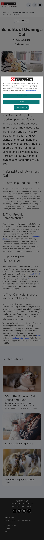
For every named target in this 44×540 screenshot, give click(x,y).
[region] (22, 94)
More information (31, 90)
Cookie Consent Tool (21, 107)
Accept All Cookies (22, 96)
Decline (21, 101)
